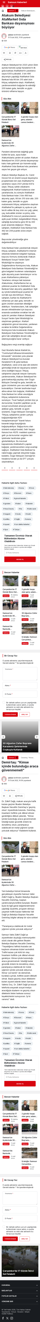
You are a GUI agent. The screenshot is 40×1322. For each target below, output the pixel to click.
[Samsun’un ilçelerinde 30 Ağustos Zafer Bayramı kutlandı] (10, 136)
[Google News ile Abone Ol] (9, 47)
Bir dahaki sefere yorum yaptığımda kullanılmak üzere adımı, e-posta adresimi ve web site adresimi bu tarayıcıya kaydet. (21, 705)
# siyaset (6, 524)
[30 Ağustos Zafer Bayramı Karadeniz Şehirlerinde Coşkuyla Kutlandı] (29, 610)
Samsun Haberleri (17, 2)
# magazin (6, 514)
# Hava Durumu (8, 509)
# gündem (6, 504)
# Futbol (6, 498)
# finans (28, 493)
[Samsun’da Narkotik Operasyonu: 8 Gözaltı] (10, 634)
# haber (18, 504)
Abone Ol (20, 559)
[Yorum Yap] (15, 53)
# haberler (29, 504)
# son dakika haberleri (21, 524)
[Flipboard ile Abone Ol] (22, 47)
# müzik (28, 514)
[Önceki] (3, 737)
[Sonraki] (36, 737)
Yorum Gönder (10, 714)
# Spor (5, 529)
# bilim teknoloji (8, 488)
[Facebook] (3, 1318)
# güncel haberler (20, 498)
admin (10, 35)
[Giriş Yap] (7, 6)
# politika (6, 519)
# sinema (28, 519)
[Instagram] (11, 1318)
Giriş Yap (24, 714)
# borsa (21, 488)
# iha (20, 509)
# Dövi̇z (31, 488)
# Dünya (6, 493)
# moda (18, 514)
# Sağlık (17, 519)
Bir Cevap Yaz (10, 656)
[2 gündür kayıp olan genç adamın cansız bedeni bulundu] (29, 113)
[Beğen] (4, 53)
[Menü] (4, 2)
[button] (2, 6)
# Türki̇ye (16, 529)
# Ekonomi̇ (17, 493)
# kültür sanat (31, 509)
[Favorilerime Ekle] (10, 53)
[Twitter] (7, 1318)
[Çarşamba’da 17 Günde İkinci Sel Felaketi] (10, 113)
